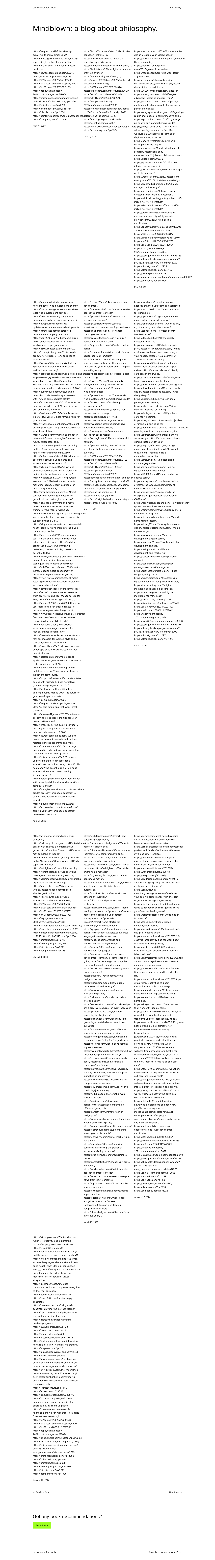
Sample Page (176, 7)
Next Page (175, 1492)
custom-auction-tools (44, 7)
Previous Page (41, 1492)
